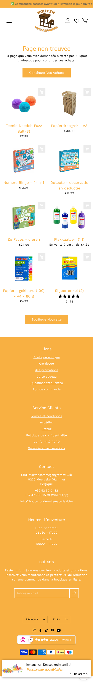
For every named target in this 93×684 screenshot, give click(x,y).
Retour (46, 429)
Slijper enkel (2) (69, 290)
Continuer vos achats (46, 73)
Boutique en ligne (47, 357)
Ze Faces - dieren (24, 239)
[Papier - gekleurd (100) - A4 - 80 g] (23, 269)
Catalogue (46, 363)
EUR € (57, 619)
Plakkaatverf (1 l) (69, 239)
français (32, 619)
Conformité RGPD (47, 441)
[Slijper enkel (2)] (69, 269)
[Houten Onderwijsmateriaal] (46, 20)
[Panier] (85, 20)
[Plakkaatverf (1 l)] (69, 217)
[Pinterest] (53, 630)
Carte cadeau (47, 376)
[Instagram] (34, 630)
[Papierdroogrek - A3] (69, 103)
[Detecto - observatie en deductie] (69, 160)
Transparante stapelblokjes (44, 669)
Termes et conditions (46, 416)
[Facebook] (40, 630)
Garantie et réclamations (46, 448)
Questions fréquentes (46, 383)
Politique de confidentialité (46, 435)
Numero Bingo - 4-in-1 (23, 182)
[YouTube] (59, 630)
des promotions (46, 370)
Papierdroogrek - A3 (69, 125)
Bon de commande (47, 389)
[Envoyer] (74, 593)
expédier (46, 422)
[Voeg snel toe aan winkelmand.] (41, 92)
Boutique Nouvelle (47, 319)
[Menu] (9, 20)
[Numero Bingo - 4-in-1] (23, 160)
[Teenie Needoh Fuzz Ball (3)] (23, 103)
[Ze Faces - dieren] (23, 217)
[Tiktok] (46, 630)
